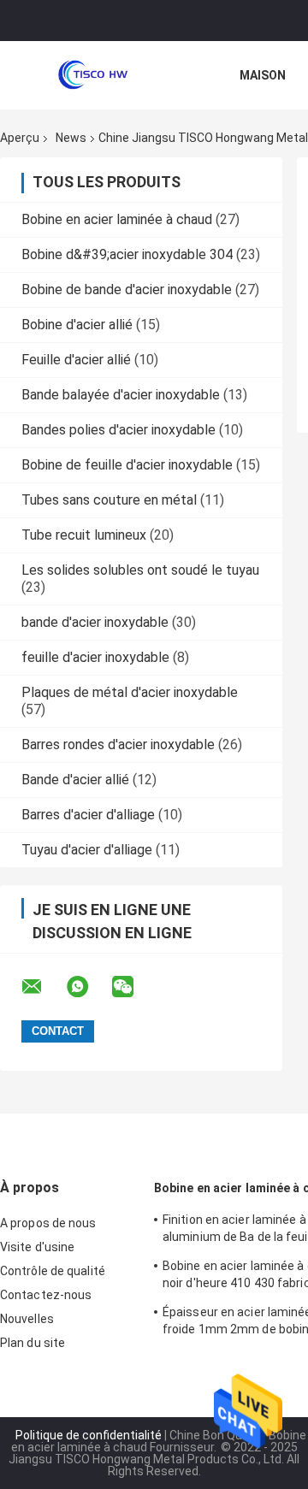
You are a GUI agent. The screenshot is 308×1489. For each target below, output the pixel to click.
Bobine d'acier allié (77, 324)
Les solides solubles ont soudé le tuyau (140, 570)
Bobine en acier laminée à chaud (116, 219)
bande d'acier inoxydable (95, 622)
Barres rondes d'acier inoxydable (118, 744)
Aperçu (19, 138)
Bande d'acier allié (75, 779)
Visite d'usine (37, 1247)
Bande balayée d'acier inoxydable (120, 395)
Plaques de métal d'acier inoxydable (129, 692)
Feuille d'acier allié (76, 360)
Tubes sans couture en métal (109, 500)
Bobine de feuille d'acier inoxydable (127, 465)
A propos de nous (48, 1223)
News (71, 138)
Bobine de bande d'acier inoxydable (126, 289)
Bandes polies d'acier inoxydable (118, 430)
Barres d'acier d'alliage (88, 815)
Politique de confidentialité (88, 1435)
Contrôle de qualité (52, 1271)
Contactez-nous (46, 1295)
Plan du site (32, 1343)
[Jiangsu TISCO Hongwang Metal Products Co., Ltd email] (42, 987)
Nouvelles (27, 1319)
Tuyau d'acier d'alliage (86, 850)
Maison (263, 75)
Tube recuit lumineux (83, 535)
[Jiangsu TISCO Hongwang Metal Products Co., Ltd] (94, 75)
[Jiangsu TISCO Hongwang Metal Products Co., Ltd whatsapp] (88, 987)
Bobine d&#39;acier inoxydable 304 (127, 254)
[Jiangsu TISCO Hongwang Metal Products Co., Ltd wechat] (133, 987)
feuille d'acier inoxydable (95, 657)
